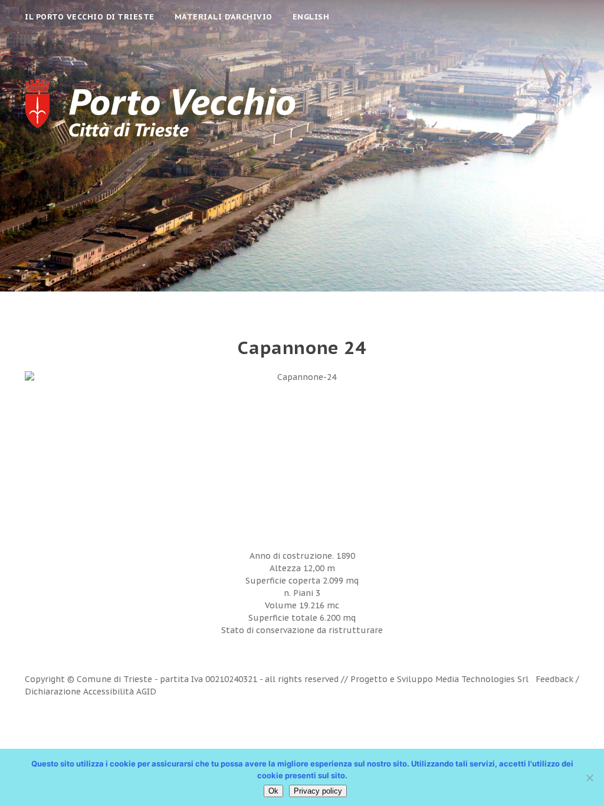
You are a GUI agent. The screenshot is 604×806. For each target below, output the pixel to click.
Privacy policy (318, 791)
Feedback (554, 679)
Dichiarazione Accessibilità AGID (90, 691)
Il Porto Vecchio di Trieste (90, 17)
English (311, 17)
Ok (273, 791)
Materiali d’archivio (224, 17)
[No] (589, 778)
